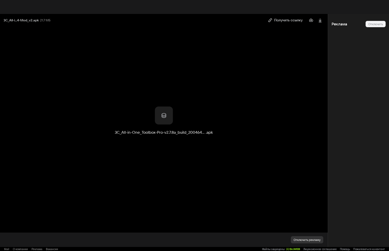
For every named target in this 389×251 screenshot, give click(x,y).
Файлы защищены (273, 249)
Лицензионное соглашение (320, 249)
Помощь (345, 249)
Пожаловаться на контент (369, 249)
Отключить (375, 24)
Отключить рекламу (307, 240)
